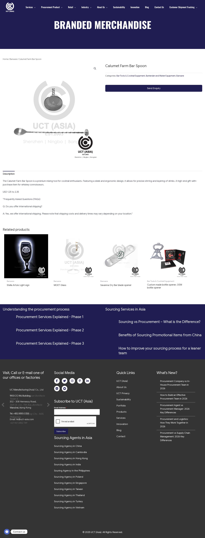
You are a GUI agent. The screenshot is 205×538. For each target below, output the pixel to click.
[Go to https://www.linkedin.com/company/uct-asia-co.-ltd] (87, 381)
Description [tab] (9, 174)
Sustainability (123, 399)
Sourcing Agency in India (67, 464)
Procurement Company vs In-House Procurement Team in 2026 (175, 385)
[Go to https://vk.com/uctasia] (57, 388)
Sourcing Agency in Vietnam (69, 507)
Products (121, 411)
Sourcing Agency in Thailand (69, 495)
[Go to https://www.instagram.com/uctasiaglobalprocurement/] (72, 381)
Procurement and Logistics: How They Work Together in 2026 (174, 423)
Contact (121, 436)
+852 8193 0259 (21, 413)
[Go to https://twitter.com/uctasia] (64, 381)
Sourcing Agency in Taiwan (68, 489)
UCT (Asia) (122, 381)
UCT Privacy (123, 393)
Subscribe (61, 431)
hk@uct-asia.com (25, 419)
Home (5, 59)
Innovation (122, 424)
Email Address (60, 408)
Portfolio (121, 405)
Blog (118, 430)
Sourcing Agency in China (68, 446)
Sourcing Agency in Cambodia (70, 452)
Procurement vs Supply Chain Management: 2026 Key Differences (175, 437)
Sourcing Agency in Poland (68, 477)
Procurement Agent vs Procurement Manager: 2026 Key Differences (175, 409)
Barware (13, 59)
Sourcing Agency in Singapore (70, 483)
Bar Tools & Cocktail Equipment (131, 76)
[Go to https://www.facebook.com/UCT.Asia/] (57, 381)
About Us (121, 387)
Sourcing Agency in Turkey (68, 501)
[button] (94, 68)
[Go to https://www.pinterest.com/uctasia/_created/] (80, 381)
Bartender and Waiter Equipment (160, 76)
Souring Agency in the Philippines (72, 470)
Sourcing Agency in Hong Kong (71, 458)
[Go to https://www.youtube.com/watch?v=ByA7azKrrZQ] (64, 388)
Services (121, 418)
